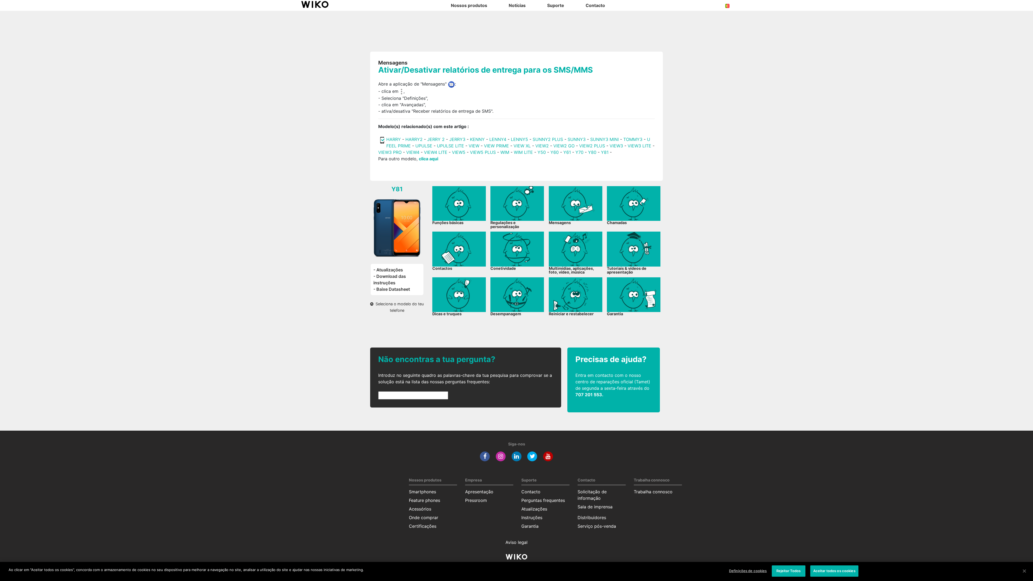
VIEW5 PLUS (483, 152)
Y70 (579, 152)
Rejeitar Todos (788, 571)
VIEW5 (459, 152)
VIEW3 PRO (390, 152)
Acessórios (420, 509)
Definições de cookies (748, 571)
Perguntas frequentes (543, 500)
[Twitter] (532, 456)
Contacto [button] (595, 5)
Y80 (592, 152)
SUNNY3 (577, 139)
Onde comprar (423, 517)
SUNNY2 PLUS (548, 139)
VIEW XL (522, 145)
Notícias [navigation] (517, 5)
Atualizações (534, 509)
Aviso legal (516, 542)
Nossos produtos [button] (469, 5)
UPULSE (424, 145)
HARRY (394, 139)
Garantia (530, 526)
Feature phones (424, 500)
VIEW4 (412, 152)
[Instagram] (501, 456)
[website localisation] (727, 5)
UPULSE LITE (450, 145)
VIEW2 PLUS (592, 145)
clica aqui (428, 158)
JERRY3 (458, 139)
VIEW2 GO (564, 145)
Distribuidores (592, 517)
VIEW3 (616, 145)
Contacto (530, 491)
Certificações (422, 526)
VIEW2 (542, 145)
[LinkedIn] (517, 456)
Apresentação (479, 491)
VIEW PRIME (496, 145)
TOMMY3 (632, 139)
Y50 (541, 152)
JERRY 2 (436, 139)
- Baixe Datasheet (391, 289)
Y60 (554, 152)
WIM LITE (523, 152)
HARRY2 (414, 139)
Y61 (567, 152)
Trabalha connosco (653, 491)
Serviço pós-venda (597, 526)
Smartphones (422, 491)
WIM (504, 152)
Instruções (531, 517)
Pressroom (476, 500)
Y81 (605, 152)
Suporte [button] (555, 5)
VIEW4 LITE (435, 152)
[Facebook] (485, 456)
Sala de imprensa (595, 506)
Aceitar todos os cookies (834, 571)
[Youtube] (548, 456)
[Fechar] (1024, 571)
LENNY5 (519, 139)
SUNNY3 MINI (604, 139)
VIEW (474, 145)
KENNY (477, 139)
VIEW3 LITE (639, 145)
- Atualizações (388, 269)
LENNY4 (497, 139)
